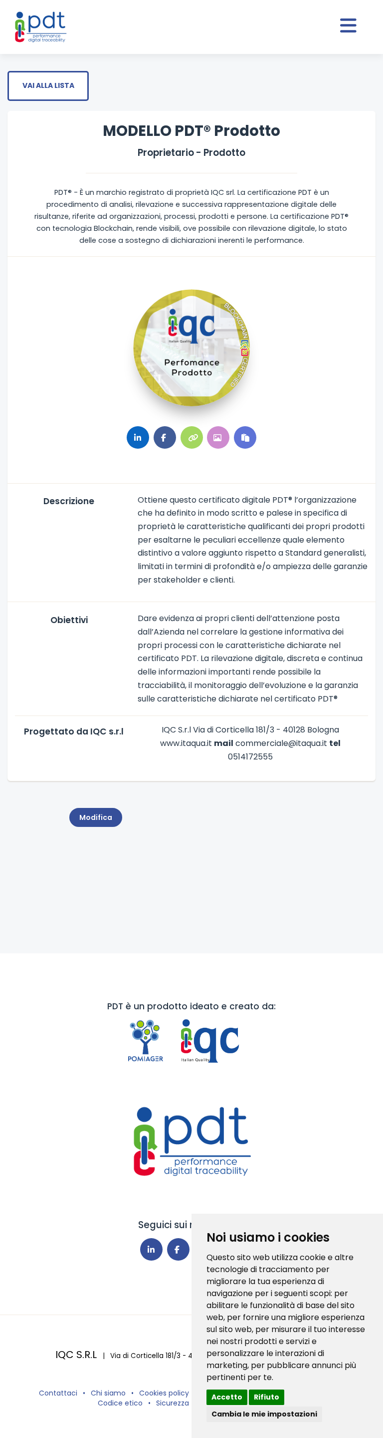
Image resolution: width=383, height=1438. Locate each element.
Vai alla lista (48, 85)
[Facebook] (178, 1249)
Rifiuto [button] (266, 1397)
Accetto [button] (226, 1397)
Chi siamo (108, 1393)
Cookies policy (164, 1393)
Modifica (95, 817)
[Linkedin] (151, 1249)
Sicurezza (172, 1403)
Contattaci (58, 1393)
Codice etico (120, 1403)
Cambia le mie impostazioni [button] (264, 1414)
